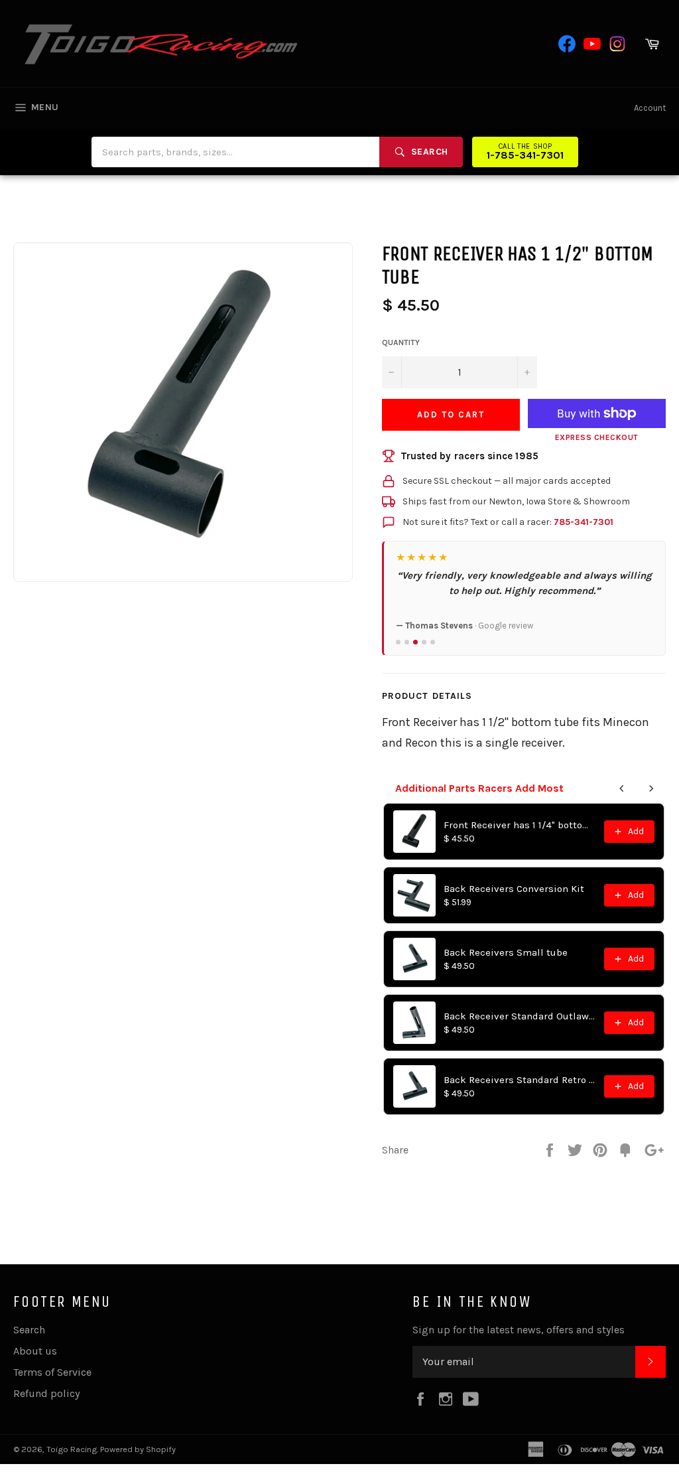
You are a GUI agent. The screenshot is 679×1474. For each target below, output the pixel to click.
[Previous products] (622, 788)
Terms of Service (52, 1372)
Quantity (401, 342)
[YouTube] (592, 43)
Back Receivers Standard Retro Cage (520, 1080)
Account (650, 108)
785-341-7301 (583, 522)
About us (35, 1351)
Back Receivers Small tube (506, 952)
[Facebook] (567, 43)
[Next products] (651, 788)
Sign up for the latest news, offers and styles (518, 1329)
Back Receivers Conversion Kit (514, 889)
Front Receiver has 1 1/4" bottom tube (520, 825)
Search (29, 1329)
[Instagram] (617, 43)
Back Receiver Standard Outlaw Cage (520, 1016)
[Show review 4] (424, 642)
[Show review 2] (406, 642)
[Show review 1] (398, 642)
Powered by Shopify (138, 1449)
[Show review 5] (432, 642)
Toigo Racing (71, 1449)
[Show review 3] (415, 642)
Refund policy (46, 1393)
